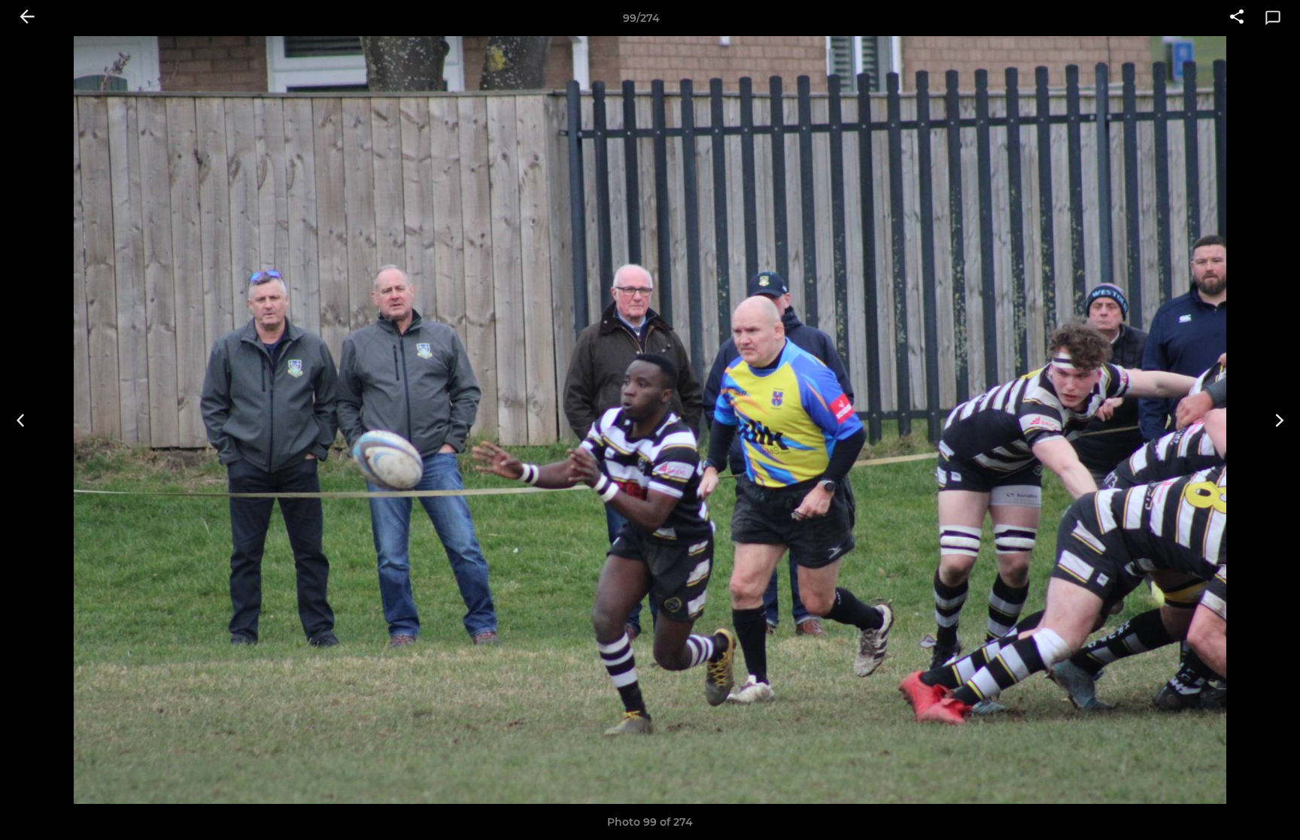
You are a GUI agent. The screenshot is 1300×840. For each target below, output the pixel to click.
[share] (1237, 18)
